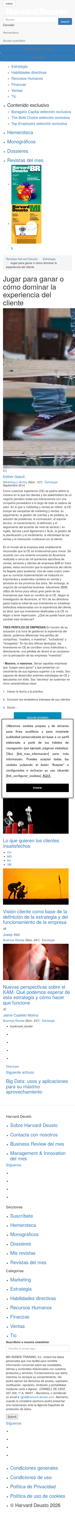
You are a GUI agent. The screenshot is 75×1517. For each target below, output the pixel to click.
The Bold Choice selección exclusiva (40, 117)
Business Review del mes (37, 1143)
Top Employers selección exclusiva (39, 123)
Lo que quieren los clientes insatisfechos (31, 843)
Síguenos (13, 1164)
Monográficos (21, 141)
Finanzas (18, 84)
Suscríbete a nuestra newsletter (27, 1342)
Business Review (13, 940)
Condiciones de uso (31, 1477)
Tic (13, 96)
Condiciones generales (34, 1467)
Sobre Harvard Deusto (34, 1124)
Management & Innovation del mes (38, 1155)
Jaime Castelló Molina (20, 1015)
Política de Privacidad (33, 1486)
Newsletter (37, 57)
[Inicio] (37, 11)
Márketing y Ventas (15, 482)
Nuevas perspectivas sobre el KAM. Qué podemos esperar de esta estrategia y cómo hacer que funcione (36, 994)
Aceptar (37, 787)
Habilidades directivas (28, 72)
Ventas (16, 90)
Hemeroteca (11, 32)
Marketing (20, 1279)
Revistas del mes (25, 159)
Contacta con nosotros (34, 1134)
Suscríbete (21, 1215)
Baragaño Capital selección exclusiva (41, 111)
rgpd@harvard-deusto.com (37, 1397)
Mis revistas (22, 1252)
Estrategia (19, 66)
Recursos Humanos (27, 78)
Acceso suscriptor (14, 40)
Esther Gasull (14, 476)
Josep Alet (11, 934)
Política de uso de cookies (37, 1495)
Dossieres (17, 150)
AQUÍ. (47, 776)
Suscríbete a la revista (37, 49)
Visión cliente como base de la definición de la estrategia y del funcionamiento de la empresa (35, 916)
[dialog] (37, 758)
